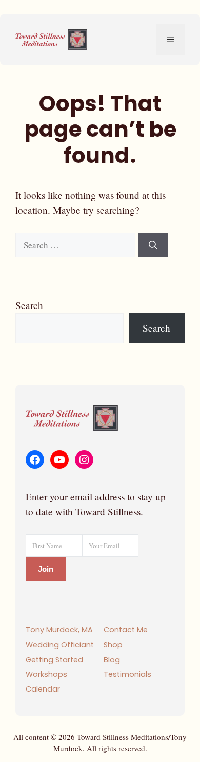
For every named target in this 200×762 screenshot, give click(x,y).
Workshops (46, 674)
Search (29, 305)
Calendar (43, 689)
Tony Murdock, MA (59, 630)
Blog (112, 660)
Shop (113, 645)
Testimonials (127, 674)
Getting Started (54, 660)
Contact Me (126, 630)
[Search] (153, 245)
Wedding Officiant (60, 645)
